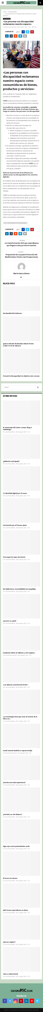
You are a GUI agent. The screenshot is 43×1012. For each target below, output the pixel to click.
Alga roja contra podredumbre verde (16, 846)
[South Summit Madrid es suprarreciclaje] (21, 736)
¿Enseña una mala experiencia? (14, 782)
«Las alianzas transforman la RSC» (15, 684)
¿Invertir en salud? (9, 621)
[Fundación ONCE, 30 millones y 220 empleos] (21, 638)
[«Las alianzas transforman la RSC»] (21, 670)
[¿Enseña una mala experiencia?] (21, 768)
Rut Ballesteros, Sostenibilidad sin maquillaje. (19, 589)
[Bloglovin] (37, 1001)
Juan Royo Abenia (10, 432)
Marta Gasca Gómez (11, 27)
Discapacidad (7, 18)
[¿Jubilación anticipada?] (21, 446)
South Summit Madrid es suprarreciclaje (17, 750)
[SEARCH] (38, 387)
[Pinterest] (21, 1001)
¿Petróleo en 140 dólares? (12, 814)
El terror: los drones (10, 878)
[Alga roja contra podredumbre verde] (21, 831)
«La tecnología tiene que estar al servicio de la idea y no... (20, 717)
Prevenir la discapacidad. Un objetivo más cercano (21, 376)
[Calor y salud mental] (21, 959)
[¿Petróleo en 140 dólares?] (21, 799)
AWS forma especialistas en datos (15, 910)
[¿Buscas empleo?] (21, 927)
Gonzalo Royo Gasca (11, 655)
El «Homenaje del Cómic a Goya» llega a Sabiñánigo (17, 428)
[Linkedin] (26, 1001)
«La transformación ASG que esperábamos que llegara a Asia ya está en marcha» (21, 244)
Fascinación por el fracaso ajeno (15, 525)
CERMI (5, 101)
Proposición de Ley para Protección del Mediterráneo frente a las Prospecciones (21, 256)
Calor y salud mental (10, 974)
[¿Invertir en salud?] (21, 606)
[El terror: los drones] (21, 863)
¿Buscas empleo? (9, 942)
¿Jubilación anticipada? (11, 461)
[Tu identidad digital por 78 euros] (21, 478)
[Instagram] (15, 1001)
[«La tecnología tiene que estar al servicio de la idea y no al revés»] (21, 702)
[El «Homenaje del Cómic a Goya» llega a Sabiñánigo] (21, 413)
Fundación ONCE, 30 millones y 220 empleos (19, 653)
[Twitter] (10, 1001)
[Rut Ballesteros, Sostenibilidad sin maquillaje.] (21, 574)
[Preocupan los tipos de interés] (21, 542)
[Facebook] (5, 1001)
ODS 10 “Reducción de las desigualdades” (15, 223)
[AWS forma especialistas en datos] (21, 895)
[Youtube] (32, 1001)
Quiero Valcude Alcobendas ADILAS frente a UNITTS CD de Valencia (18, 344)
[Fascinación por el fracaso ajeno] (21, 510)
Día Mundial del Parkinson (12, 313)
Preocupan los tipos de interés (14, 557)
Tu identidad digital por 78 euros (15, 493)
